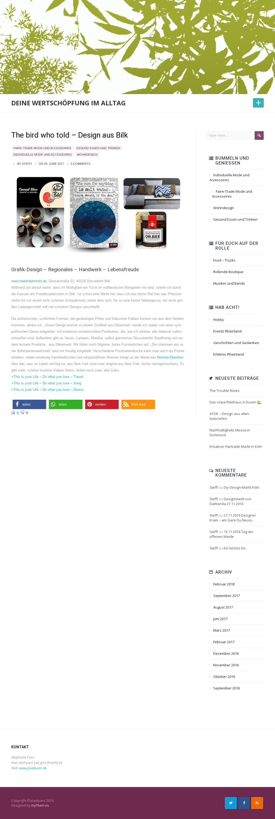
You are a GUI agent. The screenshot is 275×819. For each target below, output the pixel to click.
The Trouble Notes (224, 390)
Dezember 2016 (226, 653)
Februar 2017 (223, 641)
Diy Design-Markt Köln (241, 487)
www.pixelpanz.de (33, 768)
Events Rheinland (227, 331)
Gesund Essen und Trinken (98, 148)
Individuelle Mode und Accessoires (42, 154)
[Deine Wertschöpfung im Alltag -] (137, 34)
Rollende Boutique (228, 271)
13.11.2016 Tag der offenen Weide (231, 534)
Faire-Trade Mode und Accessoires (42, 148)
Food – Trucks (224, 260)
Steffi (213, 487)
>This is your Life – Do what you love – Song (46, 383)
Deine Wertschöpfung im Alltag (68, 102)
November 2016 (226, 665)
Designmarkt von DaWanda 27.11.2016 (230, 501)
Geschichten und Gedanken (236, 342)
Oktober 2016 (224, 676)
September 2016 (226, 688)
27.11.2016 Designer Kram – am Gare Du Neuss (232, 518)
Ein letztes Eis (235, 548)
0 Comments (80, 163)
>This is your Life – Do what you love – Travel (47, 377)
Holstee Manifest (170, 357)
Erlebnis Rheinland (228, 354)
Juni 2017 (220, 618)
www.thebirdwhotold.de (28, 281)
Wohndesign (87, 154)
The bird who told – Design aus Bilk (69, 135)
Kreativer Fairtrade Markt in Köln (235, 446)
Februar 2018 (223, 584)
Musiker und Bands (229, 283)
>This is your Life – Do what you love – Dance (47, 390)
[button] (29, 404)
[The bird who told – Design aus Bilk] (98, 213)
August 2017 (223, 607)
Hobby (218, 319)
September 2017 (226, 595)
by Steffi (24, 163)
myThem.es (40, 805)
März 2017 (221, 630)
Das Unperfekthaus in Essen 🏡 (235, 402)
